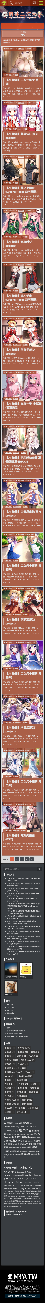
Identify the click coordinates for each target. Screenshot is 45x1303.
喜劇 (28, 1194)
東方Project (17, 129)
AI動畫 (21, 1084)
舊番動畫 (32, 1092)
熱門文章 (10, 1010)
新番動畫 (20, 1092)
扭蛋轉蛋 (8, 1112)
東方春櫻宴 (26, 1100)
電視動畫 (32, 1088)
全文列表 (10, 1005)
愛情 (29, 1196)
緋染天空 (8, 1064)
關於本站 (10, 1013)
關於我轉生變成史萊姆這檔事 (33, 1203)
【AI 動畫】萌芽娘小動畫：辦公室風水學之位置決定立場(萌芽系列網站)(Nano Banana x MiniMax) (23, 906)
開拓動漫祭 (21, 1096)
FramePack (12, 1178)
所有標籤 (10, 1007)
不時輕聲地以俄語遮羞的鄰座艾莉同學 (28, 1191)
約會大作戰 (7, 1201)
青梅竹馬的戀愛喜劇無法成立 (12, 1206)
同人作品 (32, 1056)
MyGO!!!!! (18, 1185)
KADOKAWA (28, 1182)
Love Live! (9, 1076)
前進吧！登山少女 (22, 1193)
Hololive (33, 1179)
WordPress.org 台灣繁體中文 (17, 1036)
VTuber (27, 1072)
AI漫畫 (33, 1084)
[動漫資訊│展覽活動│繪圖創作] (22, 17)
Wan (15, 1188)
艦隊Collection (26, 1060)
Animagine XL (22, 1167)
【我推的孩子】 (30, 1188)
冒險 (5, 1194)
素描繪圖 (21, 1088)
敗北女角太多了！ (8, 1198)
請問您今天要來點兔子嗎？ (17, 1203)
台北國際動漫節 (10, 1104)
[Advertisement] (22, 1230)
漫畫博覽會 (26, 1104)
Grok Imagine (24, 1179)
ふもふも (31, 1108)
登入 (8, 1028)
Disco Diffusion (17, 1175)
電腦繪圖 (8, 1088)
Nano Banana (29, 1185)
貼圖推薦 (8, 1056)
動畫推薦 (8, 1048)
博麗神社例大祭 (10, 1100)
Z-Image (21, 1188)
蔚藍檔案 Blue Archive (13, 1068)
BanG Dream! (24, 1076)
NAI (23, 1185)
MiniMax (11, 1185)
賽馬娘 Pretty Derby (12, 1072)
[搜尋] (39, 869)
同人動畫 (8, 1096)
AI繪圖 (15, 75)
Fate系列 (16, 452)
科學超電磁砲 (33, 1198)
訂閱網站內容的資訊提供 (16, 1031)
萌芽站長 (21, 49)
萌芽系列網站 (16, 1201)
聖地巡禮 (20, 1080)
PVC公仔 (18, 1108)
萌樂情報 (20, 1056)
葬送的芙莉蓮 (26, 1201)
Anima (7, 1168)
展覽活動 (8, 1052)
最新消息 (8, 1080)
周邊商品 (21, 1052)
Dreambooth (29, 1175)
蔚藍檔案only (22, 1112)
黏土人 (7, 1108)
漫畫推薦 (33, 1052)
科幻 (39, 1198)
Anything (10, 1171)
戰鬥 (31, 1196)
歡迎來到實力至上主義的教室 (22, 1198)
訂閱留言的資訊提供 (14, 1033)
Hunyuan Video (13, 1182)
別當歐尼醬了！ (11, 1193)
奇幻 (32, 1194)
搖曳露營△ (36, 1196)
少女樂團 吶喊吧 (21, 1196)
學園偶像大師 (11, 1196)
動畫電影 (8, 1092)
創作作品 (8, 75)
